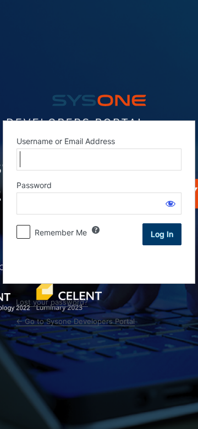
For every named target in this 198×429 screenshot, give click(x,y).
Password (34, 185)
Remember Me (61, 232)
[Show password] (171, 204)
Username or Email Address (65, 141)
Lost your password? (52, 302)
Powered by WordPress (99, 100)
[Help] (95, 230)
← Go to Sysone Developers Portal (75, 321)
